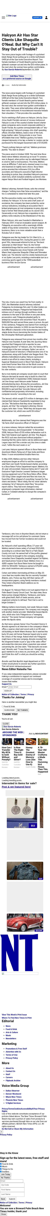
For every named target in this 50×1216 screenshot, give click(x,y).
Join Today (5, 1174)
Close (3, 1214)
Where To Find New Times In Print (17, 1018)
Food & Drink (11, 1029)
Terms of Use (11, 1055)
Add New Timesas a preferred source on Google (17, 77)
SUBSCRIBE (9, 710)
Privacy (31, 694)
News (8, 1026)
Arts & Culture (12, 1032)
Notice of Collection (10, 694)
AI (33, 1109)
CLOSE (6, 724)
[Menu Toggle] (3, 17)
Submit (12, 1199)
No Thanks (5, 1178)
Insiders (5, 1171)
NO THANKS (22, 710)
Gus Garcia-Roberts (13, 69)
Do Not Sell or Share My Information (17, 1129)
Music (8, 1035)
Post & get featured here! (16, 786)
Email (5, 687)
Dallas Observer (13, 1091)
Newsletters (11, 1038)
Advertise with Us (13, 1052)
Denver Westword (13, 1094)
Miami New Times (13, 1097)
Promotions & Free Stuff (16, 1049)
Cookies (17, 1109)
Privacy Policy (12, 1058)
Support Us (37, 17)
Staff (8, 1074)
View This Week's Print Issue (14, 1015)
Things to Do (7, 1169)
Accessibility (26, 1109)
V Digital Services (13, 1103)
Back (3, 1199)
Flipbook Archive (13, 1080)
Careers (9, 1077)
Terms (23, 694)
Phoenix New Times (14, 1100)
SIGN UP (8, 691)
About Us (10, 1068)
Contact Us (10, 1071)
